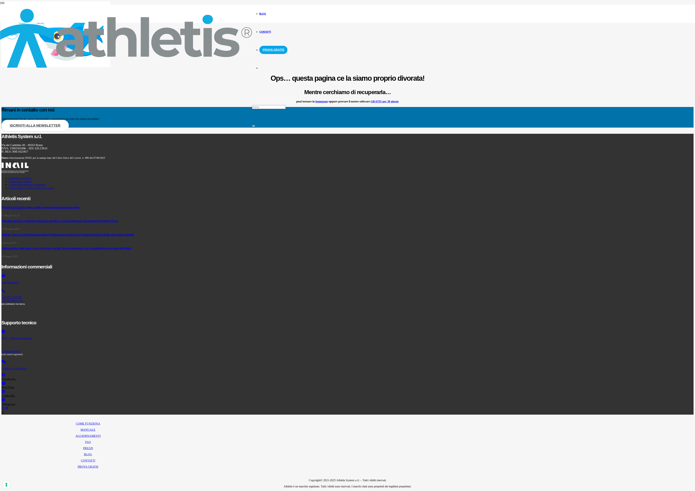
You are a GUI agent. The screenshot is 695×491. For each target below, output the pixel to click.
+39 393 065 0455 (12, 300)
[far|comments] (116, 362)
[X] (5, 408)
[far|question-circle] (116, 332)
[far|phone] (116, 291)
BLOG (88, 454)
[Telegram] (3, 400)
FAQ (88, 442)
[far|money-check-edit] (116, 345)
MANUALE (88, 429)
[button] (253, 88)
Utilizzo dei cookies (20, 181)
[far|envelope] (116, 276)
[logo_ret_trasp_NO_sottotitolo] (126, 66)
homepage (321, 101)
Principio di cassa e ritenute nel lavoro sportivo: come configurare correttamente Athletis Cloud (59, 221)
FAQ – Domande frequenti (16, 338)
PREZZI (88, 448)
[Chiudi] (253, 126)
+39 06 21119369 (11, 297)
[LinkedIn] (3, 392)
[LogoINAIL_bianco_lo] (15, 172)
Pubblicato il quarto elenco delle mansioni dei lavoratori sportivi (40, 207)
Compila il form (10, 351)
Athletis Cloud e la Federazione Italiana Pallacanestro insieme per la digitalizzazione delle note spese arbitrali (67, 234)
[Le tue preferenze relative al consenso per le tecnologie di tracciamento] (6, 484)
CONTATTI (88, 460)
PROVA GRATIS (88, 466)
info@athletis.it (10, 282)
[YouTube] (3, 383)
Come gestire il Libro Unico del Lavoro (31, 187)
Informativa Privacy (20, 178)
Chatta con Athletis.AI (14, 368)
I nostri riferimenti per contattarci (27, 184)
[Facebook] (3, 375)
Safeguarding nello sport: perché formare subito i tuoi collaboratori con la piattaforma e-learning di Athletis (66, 248)
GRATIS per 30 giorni (384, 101)
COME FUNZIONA (88, 423)
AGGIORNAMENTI (88, 435)
